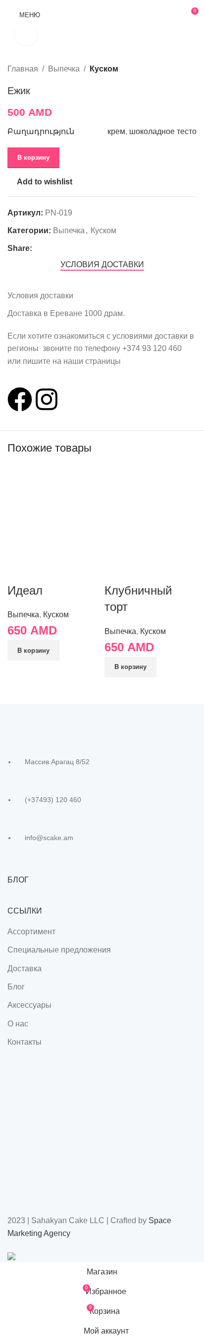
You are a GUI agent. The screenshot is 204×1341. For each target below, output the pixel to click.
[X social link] (49, 248)
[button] (33, 650)
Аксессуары (29, 1005)
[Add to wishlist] (46, 570)
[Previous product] (167, 68)
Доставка (24, 968)
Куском (104, 69)
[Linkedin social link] (72, 248)
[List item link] (102, 805)
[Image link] (61, 721)
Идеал (25, 590)
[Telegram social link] (83, 248)
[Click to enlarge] (26, 34)
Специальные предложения (59, 950)
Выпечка (64, 69)
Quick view (19, 570)
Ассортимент (31, 931)
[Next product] (191, 68)
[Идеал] (53, 511)
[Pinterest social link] (60, 248)
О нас (17, 1024)
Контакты (24, 1042)
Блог (16, 987)
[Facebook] (19, 399)
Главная (22, 69)
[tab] (102, 264)
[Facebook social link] (38, 248)
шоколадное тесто (163, 131)
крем (116, 131)
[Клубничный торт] (150, 511)
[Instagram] (46, 399)
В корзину (33, 157)
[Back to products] (179, 68)
